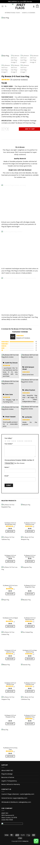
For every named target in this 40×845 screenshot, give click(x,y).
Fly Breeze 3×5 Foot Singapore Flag (10, 716)
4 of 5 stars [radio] (20, 441)
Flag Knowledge (7, 774)
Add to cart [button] (10, 531)
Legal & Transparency (9, 781)
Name (7, 467)
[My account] (34, 6)
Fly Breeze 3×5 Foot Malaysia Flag (29, 523)
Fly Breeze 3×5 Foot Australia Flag (29, 683)
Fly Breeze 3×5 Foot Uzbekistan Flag (29, 716)
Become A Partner (7, 777)
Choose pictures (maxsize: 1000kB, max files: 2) (19, 460)
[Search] (5, 6)
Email (7, 476)
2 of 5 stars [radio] (8, 441)
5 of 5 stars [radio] (28, 441)
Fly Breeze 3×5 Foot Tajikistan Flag (10, 556)
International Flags (12, 13)
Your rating (8, 438)
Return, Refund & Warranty (10, 784)
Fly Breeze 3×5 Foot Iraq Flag (10, 748)
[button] (2, 6)
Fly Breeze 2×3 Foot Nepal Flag (10, 618)
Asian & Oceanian (28, 13)
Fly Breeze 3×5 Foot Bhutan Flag (10, 683)
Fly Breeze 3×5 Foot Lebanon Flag (10, 651)
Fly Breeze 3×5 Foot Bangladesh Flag (10, 523)
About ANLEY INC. (7, 770)
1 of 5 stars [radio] (5, 441)
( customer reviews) (19, 80)
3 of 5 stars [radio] (13, 441)
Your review (9, 444)
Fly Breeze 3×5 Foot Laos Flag (10, 586)
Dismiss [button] (29, 2)
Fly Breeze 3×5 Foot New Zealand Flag (30, 651)
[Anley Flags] (20, 6)
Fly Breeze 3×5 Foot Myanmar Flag (29, 618)
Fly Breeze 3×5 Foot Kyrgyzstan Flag (29, 586)
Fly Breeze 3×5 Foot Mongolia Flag (29, 556)
